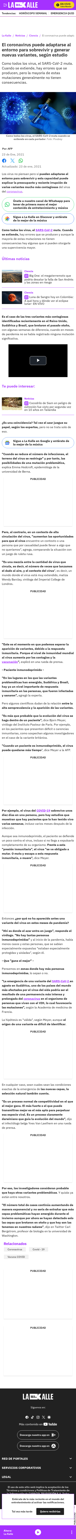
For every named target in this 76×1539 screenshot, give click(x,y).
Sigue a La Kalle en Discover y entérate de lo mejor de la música (40, 218)
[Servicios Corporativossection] (70, 1467)
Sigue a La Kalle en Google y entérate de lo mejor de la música (41, 442)
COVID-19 (43, 810)
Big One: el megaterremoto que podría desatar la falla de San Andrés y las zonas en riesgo (48, 279)
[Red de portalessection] (70, 1458)
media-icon (38, 1532)
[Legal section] (70, 1477)
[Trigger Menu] (5, 5)
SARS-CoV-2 (44, 230)
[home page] (38, 1396)
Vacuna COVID (16, 1257)
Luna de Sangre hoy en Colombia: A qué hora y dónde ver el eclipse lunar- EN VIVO (49, 300)
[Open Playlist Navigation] (71, 1532)
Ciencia (33, 35)
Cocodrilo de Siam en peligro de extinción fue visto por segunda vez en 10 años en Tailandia (47, 406)
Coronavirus (15, 1249)
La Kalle (6, 35)
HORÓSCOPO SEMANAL (33, 13)
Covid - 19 (38, 1249)
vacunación (10, 662)
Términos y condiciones (20, 1490)
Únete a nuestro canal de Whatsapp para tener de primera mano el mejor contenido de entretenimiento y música (41, 204)
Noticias (20, 35)
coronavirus (14, 191)
